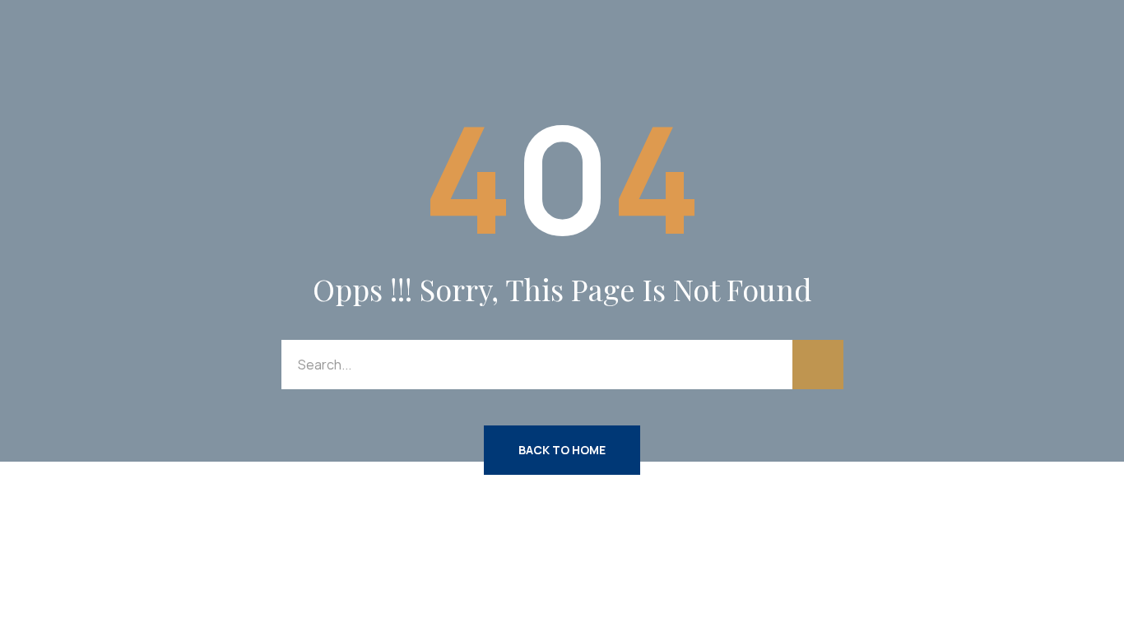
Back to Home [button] (562, 450)
